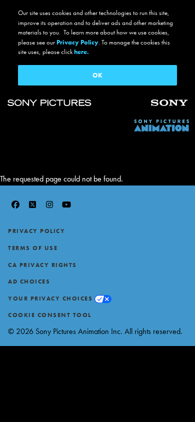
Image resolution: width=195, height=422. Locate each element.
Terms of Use (33, 248)
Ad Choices (29, 282)
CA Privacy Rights (42, 265)
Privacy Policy (36, 231)
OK (97, 75)
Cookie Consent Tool (50, 315)
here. (81, 52)
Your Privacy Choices (50, 298)
